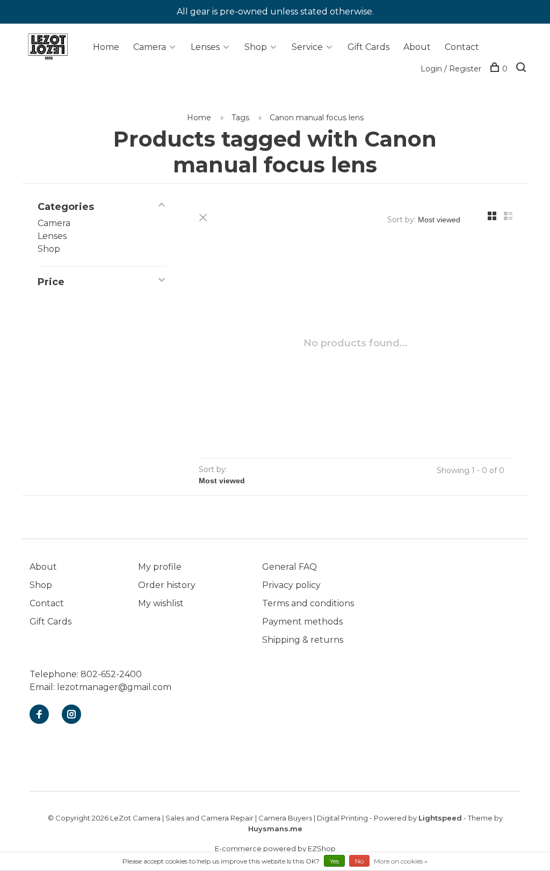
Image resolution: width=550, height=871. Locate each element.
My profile (160, 567)
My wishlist (161, 603)
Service (307, 47)
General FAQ (289, 567)
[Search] (522, 69)
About (417, 47)
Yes (334, 861)
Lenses (205, 47)
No (359, 861)
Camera (149, 47)
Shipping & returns (302, 640)
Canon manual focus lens (317, 117)
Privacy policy (291, 585)
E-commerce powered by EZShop (275, 848)
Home (106, 47)
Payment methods (302, 621)
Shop (255, 47)
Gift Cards (368, 47)
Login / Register (451, 69)
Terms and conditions (308, 603)
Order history (167, 585)
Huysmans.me (275, 828)
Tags (240, 117)
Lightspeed (440, 818)
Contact (462, 47)
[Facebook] (39, 715)
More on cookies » (401, 861)
